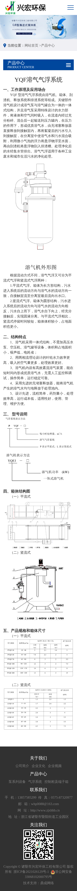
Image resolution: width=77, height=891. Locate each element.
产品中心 (48, 45)
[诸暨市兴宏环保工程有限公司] (26, 7)
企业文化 (38, 766)
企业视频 (55, 766)
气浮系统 (35, 781)
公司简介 (22, 766)
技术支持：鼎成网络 (38, 883)
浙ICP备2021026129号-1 (31, 871)
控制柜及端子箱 (56, 781)
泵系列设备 (17, 781)
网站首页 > (33, 45)
